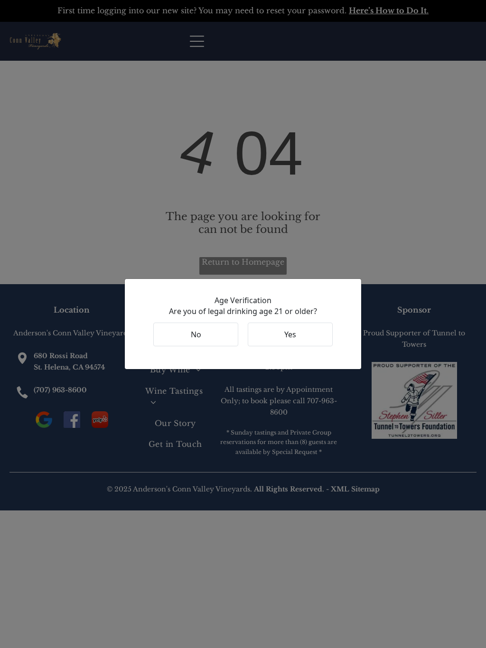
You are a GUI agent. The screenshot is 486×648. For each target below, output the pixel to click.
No (196, 334)
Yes (290, 334)
